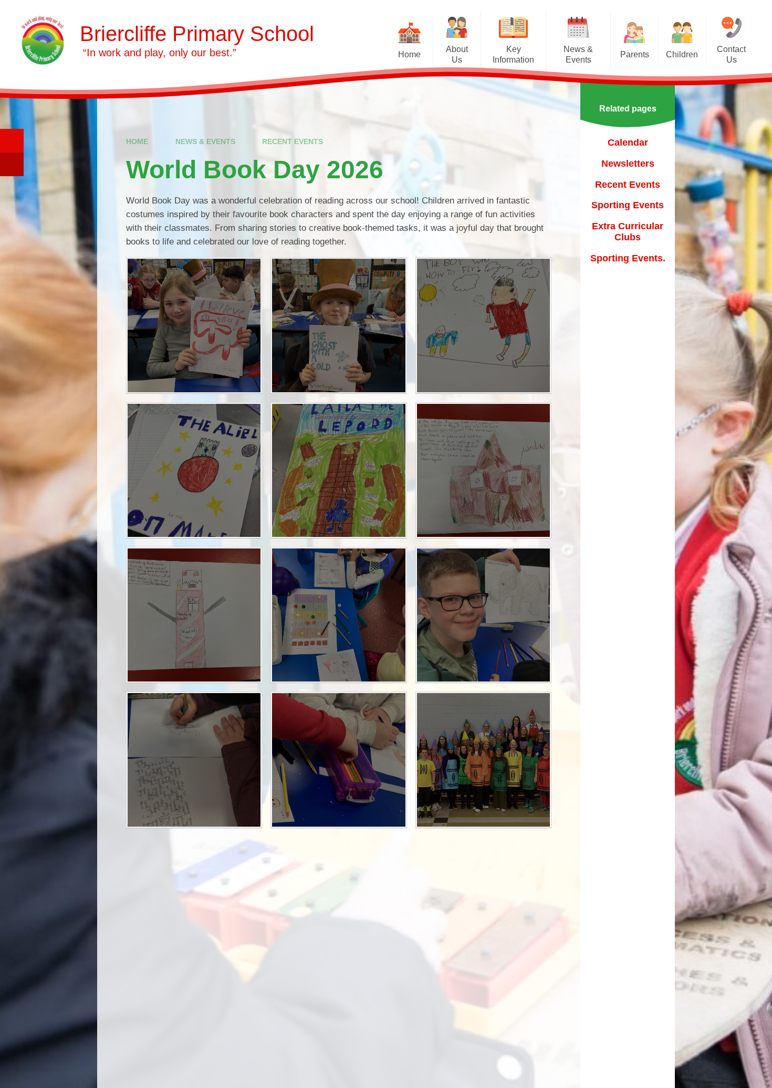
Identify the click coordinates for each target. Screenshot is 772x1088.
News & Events (205, 141)
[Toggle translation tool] (12, 164)
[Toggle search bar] (12, 140)
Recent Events (292, 141)
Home (137, 141)
